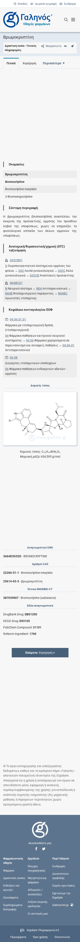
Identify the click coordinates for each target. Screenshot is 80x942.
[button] (36, 848)
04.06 (30, 340)
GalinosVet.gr (60, 904)
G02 (21, 270)
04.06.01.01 (18, 319)
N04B (9, 293)
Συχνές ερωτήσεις (63, 885)
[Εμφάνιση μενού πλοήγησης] (73, 19)
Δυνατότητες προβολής (60, 875)
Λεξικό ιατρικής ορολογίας (38, 903)
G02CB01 (16, 260)
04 (7, 335)
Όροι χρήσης (40, 937)
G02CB (34, 275)
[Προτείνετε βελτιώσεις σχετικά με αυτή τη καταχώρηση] (72, 46)
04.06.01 (68, 345)
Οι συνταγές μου (38, 913)
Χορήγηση (29, 63)
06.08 (13, 357)
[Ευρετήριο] (65, 46)
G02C (61, 270)
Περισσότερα (52, 63)
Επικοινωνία (62, 937)
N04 (39, 288)
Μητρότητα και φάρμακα (37, 880)
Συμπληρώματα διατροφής (12, 907)
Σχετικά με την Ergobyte (61, 895)
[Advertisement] (40, 112)
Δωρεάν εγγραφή (45, 3)
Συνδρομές (58, 866)
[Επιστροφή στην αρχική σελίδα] (40, 833)
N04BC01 (16, 283)
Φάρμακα (8, 870)
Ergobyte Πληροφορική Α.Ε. (43, 930)
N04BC (62, 293)
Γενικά (11, 63)
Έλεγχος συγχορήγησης (36, 868)
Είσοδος (22, 3)
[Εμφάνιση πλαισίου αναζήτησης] (66, 19)
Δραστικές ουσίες (14, 878)
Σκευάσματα (10, 897)
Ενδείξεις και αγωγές (11, 887)
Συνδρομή (69, 3)
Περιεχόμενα (18, 937)
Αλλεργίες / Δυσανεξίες (35, 892)
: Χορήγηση (40, 652)
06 (7, 369)
